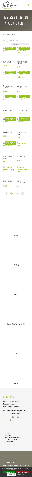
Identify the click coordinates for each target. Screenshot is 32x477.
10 (7, 197)
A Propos (8, 435)
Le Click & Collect (11, 439)
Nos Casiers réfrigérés (12, 437)
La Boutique (9, 442)
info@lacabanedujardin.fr (16, 410)
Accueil (5, 34)
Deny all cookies (23, 472)
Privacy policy (21, 474)
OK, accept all (9, 472)
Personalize (11, 474)
